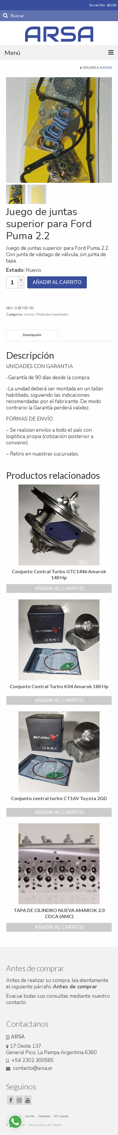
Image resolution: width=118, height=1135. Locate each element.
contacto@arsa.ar (32, 1068)
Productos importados (52, 314)
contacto (16, 1002)
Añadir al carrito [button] (59, 588)
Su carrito (102, 5)
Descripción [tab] (32, 335)
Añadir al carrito (57, 282)
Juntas (105, 67)
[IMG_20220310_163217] (59, 129)
